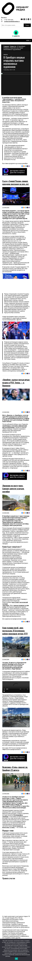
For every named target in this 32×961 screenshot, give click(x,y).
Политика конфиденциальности (19, 956)
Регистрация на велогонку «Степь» (12, 826)
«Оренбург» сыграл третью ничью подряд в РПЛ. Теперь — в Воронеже (16, 382)
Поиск (27, 25)
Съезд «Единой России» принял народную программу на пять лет (15, 183)
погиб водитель (17, 667)
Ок (16, 958)
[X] (27, 166)
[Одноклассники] (24, 166)
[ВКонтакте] (22, 166)
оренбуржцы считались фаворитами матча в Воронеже (14, 426)
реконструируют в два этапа (15, 606)
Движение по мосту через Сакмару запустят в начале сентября (13, 488)
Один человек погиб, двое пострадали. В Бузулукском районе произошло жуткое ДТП (15, 630)
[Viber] (29, 166)
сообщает (5, 525)
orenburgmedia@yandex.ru (12, 21)
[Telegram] (25, 166)
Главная (6, 46)
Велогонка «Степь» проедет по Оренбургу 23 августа (15, 769)
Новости (13, 46)
